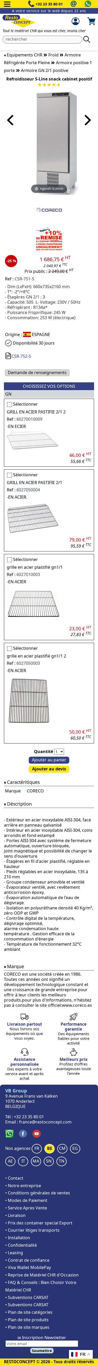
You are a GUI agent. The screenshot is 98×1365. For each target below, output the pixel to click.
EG (75, 1148)
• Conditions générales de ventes (37, 1193)
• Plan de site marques (27, 1327)
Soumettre (42, 1350)
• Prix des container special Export (38, 1223)
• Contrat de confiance (27, 1260)
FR (36, 1148)
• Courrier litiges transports (32, 1230)
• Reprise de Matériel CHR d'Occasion (42, 1275)
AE (10, 1161)
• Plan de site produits (27, 1320)
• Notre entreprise (23, 1185)
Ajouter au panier (49, 760)
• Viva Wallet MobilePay (28, 1267)
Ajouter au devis (49, 769)
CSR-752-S (21, 356)
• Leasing (14, 1252)
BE (49, 1148)
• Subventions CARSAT (26, 1297)
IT (23, 1161)
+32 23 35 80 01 (49, 4)
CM (62, 1148)
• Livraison (15, 1215)
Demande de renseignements (37, 372)
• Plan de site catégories (29, 1312)
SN (48, 1161)
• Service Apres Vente (26, 1208)
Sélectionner (25, 404)
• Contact (14, 1178)
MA (36, 1161)
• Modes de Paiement (26, 1200)
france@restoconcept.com (45, 1122)
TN (61, 1161)
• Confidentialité (21, 1245)
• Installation (17, 1237)
